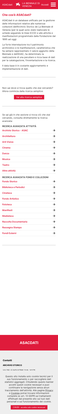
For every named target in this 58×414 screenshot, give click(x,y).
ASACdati (7, 4)
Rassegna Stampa (12, 227)
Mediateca (8, 216)
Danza (5, 153)
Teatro (5, 164)
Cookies (15, 393)
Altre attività (8, 170)
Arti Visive (7, 141)
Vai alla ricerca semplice (29, 97)
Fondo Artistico (10, 198)
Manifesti (7, 210)
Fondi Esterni (9, 233)
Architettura (8, 136)
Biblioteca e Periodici (13, 187)
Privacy (49, 390)
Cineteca (7, 193)
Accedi (45, 4)
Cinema (6, 147)
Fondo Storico (9, 181)
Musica (6, 159)
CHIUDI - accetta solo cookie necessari (29, 407)
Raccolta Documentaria (14, 221)
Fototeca (7, 204)
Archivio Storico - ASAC (15, 130)
